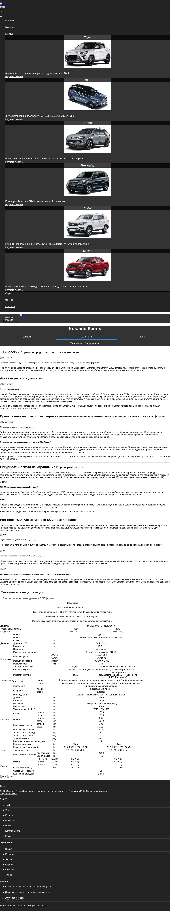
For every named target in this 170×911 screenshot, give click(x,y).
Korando (9, 815)
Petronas (9, 854)
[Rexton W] (87, 195)
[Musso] (87, 280)
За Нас (9, 300)
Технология (86, 336)
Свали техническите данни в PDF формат (29, 598)
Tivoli (7, 805)
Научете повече (14, 76)
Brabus (8, 849)
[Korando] (87, 152)
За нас (2, 786)
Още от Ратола (6, 843)
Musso (8, 836)
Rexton (8, 826)
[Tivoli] (87, 67)
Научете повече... (8, 793)
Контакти (10, 306)
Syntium (9, 859)
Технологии (76, 343)
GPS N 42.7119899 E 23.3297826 (33, 892)
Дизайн (28, 336)
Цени (143, 336)
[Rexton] (87, 237)
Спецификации (91, 343)
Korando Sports (12, 831)
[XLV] (87, 109)
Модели (9, 27)
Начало (9, 20)
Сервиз (9, 293)
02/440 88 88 (14, 898)
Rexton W (10, 820)
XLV (7, 810)
